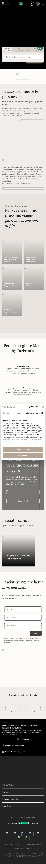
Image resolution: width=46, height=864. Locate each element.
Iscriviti (36, 633)
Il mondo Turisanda (10, 799)
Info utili (5, 791)
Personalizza (22, 455)
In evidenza (6, 806)
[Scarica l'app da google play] (22, 821)
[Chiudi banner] (43, 407)
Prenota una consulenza (14, 745)
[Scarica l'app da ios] (24, 821)
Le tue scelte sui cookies (33, 844)
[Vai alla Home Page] (10, 3)
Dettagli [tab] (18, 413)
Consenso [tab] (7, 413)
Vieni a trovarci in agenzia (15, 751)
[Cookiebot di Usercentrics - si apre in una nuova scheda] (29, 407)
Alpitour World (8, 784)
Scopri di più (23, 501)
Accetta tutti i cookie (23, 449)
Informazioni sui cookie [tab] (35, 413)
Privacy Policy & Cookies (12, 844)
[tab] (7, 49)
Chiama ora (24, 739)
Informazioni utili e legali (21, 848)
